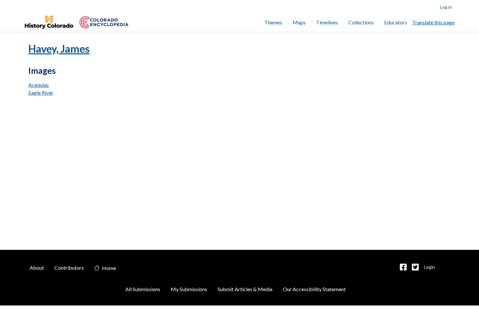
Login (429, 267)
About (37, 267)
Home (109, 268)
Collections (361, 22)
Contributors (69, 267)
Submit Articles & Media (245, 289)
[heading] (104, 22)
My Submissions (189, 289)
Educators (395, 22)
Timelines (327, 22)
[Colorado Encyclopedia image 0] (48, 22)
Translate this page (433, 22)
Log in (446, 7)
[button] (403, 267)
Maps (299, 22)
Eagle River (40, 92)
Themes (273, 22)
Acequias (38, 85)
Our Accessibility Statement (314, 289)
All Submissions (142, 289)
